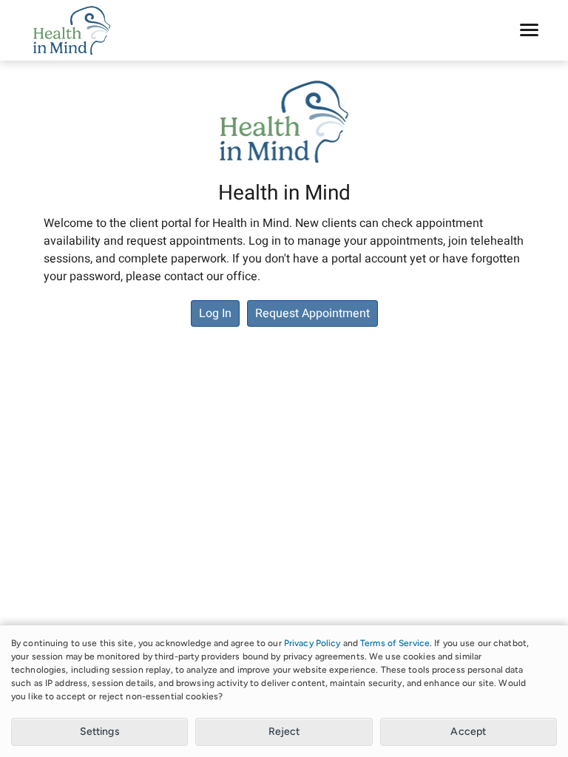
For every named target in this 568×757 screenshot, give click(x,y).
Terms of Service (395, 643)
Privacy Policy (312, 643)
